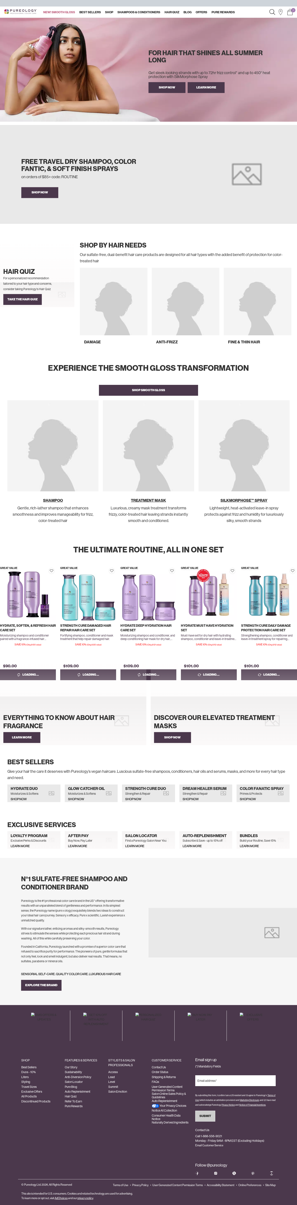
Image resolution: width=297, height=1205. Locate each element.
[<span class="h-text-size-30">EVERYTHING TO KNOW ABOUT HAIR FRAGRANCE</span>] (73, 720)
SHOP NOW (167, 87)
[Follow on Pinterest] (253, 1173)
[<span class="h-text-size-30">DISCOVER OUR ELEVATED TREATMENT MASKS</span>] (224, 720)
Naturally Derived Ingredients (170, 1122)
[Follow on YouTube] (272, 1173)
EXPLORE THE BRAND (41, 985)
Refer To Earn (73, 1101)
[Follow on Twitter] (234, 1173)
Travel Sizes (29, 1087)
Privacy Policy (140, 1185)
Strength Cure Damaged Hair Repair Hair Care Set (85, 628)
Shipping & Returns (164, 1077)
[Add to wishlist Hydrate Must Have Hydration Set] (232, 570)
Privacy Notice (228, 1105)
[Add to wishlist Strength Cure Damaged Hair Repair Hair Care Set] (111, 570)
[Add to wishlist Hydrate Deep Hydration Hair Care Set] (172, 570)
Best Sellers (29, 1067)
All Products (29, 1096)
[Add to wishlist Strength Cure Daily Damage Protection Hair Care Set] (292, 570)
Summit (113, 1087)
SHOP (25, 1060)
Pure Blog (71, 1087)
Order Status (160, 1072)
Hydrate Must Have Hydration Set (207, 628)
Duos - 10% (28, 1072)
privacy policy (85, 1198)
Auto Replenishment (77, 1091)
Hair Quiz (71, 1096)
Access (113, 1072)
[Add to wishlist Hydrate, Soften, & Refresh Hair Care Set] (51, 570)
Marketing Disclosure (249, 1100)
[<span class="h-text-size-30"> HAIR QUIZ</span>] (37, 294)
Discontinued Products (35, 1101)
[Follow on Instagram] (215, 1173)
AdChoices (61, 1198)
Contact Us (159, 1067)
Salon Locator (74, 1082)
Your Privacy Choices (172, 1105)
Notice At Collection (164, 1110)
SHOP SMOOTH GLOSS (148, 390)
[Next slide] (290, 310)
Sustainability (73, 1072)
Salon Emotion (117, 1091)
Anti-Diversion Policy (78, 1077)
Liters (25, 1077)
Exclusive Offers (31, 1091)
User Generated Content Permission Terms (167, 1088)
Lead (111, 1077)
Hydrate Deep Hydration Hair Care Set (146, 628)
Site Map (270, 1185)
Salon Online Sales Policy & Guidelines (169, 1095)
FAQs (155, 1082)
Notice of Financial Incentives (252, 1105)
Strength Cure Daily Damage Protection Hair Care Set (266, 628)
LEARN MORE (206, 87)
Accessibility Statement (220, 1185)
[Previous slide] (81, 310)
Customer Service (167, 1060)
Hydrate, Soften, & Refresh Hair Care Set (28, 628)
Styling (25, 1082)
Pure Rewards (74, 1106)
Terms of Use (120, 1185)
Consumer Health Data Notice (166, 1117)
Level (111, 1082)
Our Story (71, 1067)
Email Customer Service (209, 1145)
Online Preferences (249, 1185)
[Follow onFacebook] (197, 1173)
